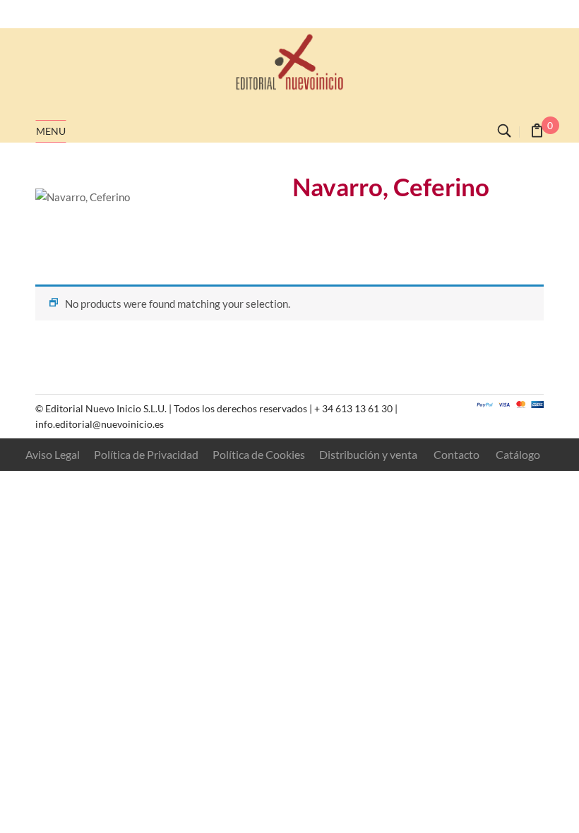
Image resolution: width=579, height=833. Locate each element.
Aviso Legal (52, 454)
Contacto (456, 454)
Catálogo (518, 454)
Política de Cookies (259, 454)
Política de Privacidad (146, 454)
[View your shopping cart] (537, 132)
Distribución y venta (368, 454)
